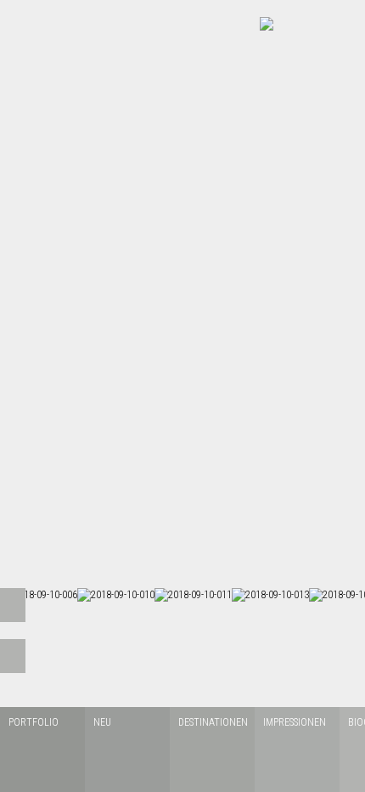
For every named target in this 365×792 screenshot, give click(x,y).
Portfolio (33, 722)
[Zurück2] (12, 656)
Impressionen (294, 722)
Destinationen (212, 722)
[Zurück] (12, 605)
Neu (102, 722)
